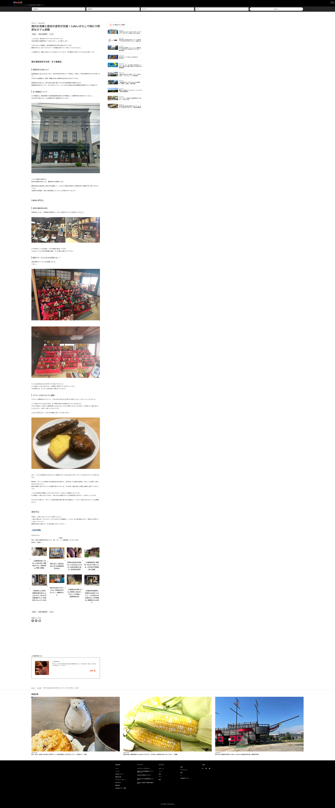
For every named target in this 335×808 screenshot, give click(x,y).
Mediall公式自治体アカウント (144, 775)
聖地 (160, 779)
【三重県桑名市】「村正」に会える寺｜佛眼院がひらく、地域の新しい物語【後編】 (39, 564)
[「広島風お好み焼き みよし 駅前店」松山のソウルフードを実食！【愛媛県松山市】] (74, 580)
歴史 (181, 772)
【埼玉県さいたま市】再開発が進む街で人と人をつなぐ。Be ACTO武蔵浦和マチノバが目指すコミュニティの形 (39, 595)
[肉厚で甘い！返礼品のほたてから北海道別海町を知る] (56, 554)
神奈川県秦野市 (43, 34)
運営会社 (117, 777)
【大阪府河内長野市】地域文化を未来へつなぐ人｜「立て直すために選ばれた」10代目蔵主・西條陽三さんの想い (92, 596)
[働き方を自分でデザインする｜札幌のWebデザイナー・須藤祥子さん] (56, 579)
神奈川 (34, 34)
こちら (61, 538)
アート (160, 777)
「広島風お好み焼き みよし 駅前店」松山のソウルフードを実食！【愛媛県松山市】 (74, 592)
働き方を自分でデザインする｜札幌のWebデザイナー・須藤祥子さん (57, 591)
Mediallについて (119, 774)
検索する (276, 9)
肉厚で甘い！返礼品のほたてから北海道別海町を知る (57, 566)
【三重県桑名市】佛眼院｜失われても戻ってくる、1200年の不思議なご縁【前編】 (91, 565)
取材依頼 (117, 785)
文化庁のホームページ (38, 74)
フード (38, 688)
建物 (181, 767)
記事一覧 (92, 670)
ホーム (33, 688)
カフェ (51, 34)
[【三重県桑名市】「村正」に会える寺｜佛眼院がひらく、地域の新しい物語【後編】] (39, 552)
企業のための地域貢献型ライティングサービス (145, 771)
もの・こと (161, 768)
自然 (160, 774)
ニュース (117, 771)
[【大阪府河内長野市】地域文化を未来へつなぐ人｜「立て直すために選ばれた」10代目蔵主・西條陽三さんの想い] (91, 581)
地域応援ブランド (184, 778)
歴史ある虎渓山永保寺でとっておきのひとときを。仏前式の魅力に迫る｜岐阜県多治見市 (74, 565)
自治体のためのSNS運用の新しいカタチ (145, 779)
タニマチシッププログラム (143, 768)
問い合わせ (118, 782)
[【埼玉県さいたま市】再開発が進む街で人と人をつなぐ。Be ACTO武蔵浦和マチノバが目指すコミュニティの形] (39, 581)
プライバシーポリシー (120, 779)
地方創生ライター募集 (120, 788)
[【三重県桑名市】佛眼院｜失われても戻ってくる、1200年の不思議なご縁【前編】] (91, 553)
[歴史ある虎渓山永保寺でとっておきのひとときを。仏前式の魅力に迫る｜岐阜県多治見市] (74, 553)
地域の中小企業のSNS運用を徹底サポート (145, 783)
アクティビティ (184, 770)
